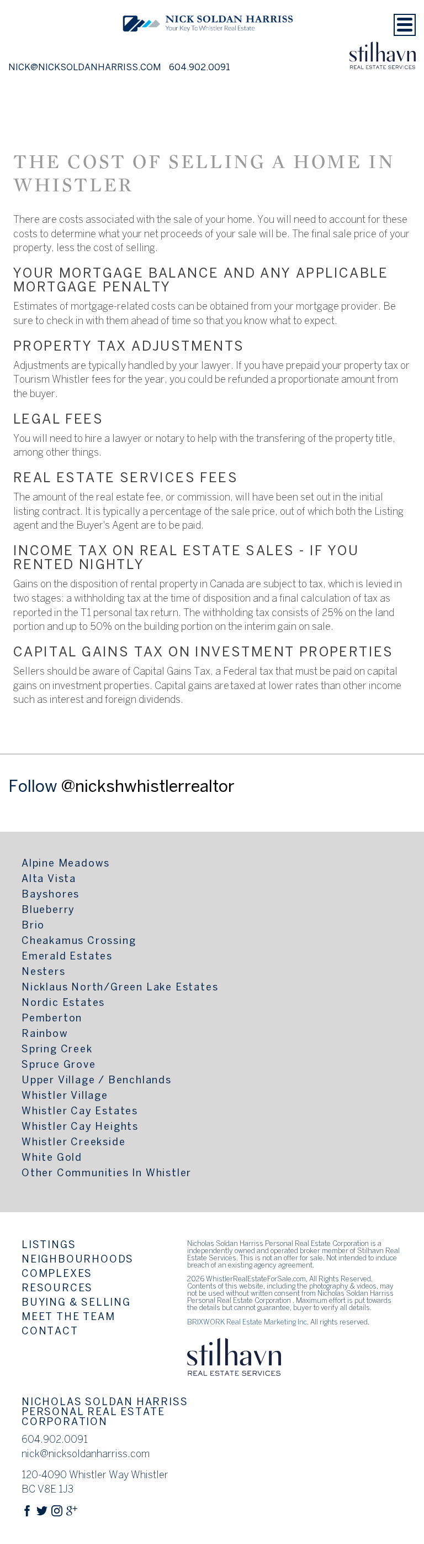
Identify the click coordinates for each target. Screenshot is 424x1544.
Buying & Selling (76, 1303)
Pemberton (52, 1019)
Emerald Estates (67, 957)
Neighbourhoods (78, 1260)
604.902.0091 (199, 68)
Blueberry (48, 910)
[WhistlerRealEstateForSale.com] (208, 46)
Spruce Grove (59, 1065)
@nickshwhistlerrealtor (148, 787)
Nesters (44, 972)
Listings (49, 1245)
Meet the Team (68, 1317)
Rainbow (45, 1034)
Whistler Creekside (73, 1142)
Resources (57, 1288)
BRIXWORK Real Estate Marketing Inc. (248, 1322)
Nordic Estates (63, 1003)
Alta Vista (49, 879)
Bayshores (51, 895)
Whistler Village (65, 1096)
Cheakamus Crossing (79, 941)
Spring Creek (57, 1050)
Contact (50, 1332)
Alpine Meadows (66, 864)
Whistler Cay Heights (80, 1127)
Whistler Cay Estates (80, 1112)
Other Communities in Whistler (107, 1173)
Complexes (57, 1274)
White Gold (52, 1158)
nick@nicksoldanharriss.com (84, 68)
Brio (33, 926)
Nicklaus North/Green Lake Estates (120, 988)
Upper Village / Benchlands (97, 1081)
